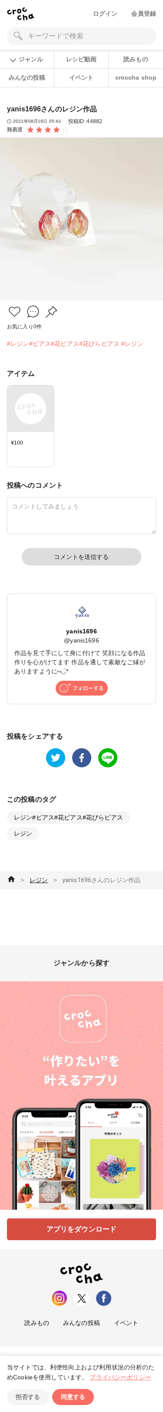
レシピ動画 (81, 59)
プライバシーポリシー (120, 1377)
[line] (107, 757)
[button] (14, 311)
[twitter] (55, 757)
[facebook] (81, 757)
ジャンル (31, 59)
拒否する (28, 1396)
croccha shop (136, 77)
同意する (73, 1396)
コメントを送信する (81, 556)
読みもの (135, 59)
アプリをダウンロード (82, 1229)
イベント (81, 77)
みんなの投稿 (27, 77)
